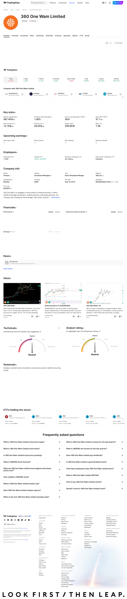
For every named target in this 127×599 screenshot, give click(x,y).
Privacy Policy (65, 577)
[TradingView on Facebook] (8, 520)
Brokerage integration (112, 532)
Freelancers (87, 545)
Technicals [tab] (49, 35)
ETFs (40, 525)
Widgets (108, 518)
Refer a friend (88, 521)
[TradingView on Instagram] (15, 520)
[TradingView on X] (4, 520)
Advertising (109, 530)
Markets (72, 3)
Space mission (65, 551)
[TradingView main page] (11, 3)
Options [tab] (75, 35)
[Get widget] (110, 43)
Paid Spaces (87, 547)
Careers (63, 556)
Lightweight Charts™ (112, 521)
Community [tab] (40, 35)
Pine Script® (42, 567)
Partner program (110, 534)
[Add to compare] (22, 94)
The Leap (64, 534)
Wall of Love (87, 519)
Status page (64, 586)
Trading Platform (111, 525)
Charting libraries (111, 519)
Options (41, 564)
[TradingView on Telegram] (22, 520)
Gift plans (64, 523)
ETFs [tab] (81, 35)
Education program (111, 536)
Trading (86, 532)
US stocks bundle (66, 543)
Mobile (41, 573)
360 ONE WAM (9, 306)
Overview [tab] (6, 35)
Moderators (87, 527)
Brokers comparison (66, 532)
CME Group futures (66, 540)
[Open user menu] (110, 2)
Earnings (41, 551)
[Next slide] (123, 293)
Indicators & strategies (90, 542)
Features (63, 518)
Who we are (64, 549)
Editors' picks (88, 536)
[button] (57, 2)
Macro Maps (42, 566)
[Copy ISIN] (112, 182)
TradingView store (66, 564)
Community (63, 3)
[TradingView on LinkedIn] (18, 520)
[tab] (51, 212)
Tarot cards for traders (67, 566)
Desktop (41, 575)
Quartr (26, 539)
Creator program (89, 523)
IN (105, 3)
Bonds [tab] (87, 35)
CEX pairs (41, 530)
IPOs (40, 555)
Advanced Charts (111, 523)
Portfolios (41, 560)
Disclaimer (64, 575)
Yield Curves (42, 562)
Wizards (86, 543)
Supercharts (42, 518)
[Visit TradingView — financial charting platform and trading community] (10, 70)
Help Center (64, 555)
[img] (35, 21)
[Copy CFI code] (11, 188)
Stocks (41, 523)
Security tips (64, 582)
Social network (88, 518)
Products (53, 3)
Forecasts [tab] (58, 35)
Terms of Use (65, 573)
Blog (62, 553)
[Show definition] (18, 117)
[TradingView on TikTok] (25, 520)
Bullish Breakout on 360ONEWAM (57, 306)
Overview (64, 529)
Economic (41, 549)
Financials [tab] (15, 35)
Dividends (41, 553)
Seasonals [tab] (67, 35)
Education (87, 534)
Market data (64, 521)
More (87, 3)
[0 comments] (32, 316)
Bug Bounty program (67, 584)
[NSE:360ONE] (5, 302)
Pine (40, 534)
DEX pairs (41, 532)
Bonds (40, 527)
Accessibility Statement (67, 580)
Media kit (63, 558)
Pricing (63, 519)
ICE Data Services (23, 528)
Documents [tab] (24, 35)
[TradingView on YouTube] (11, 520)
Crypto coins (42, 529)
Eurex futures (65, 542)
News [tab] (32, 35)
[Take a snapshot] (106, 43)
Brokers (80, 3)
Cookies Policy (65, 579)
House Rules (87, 525)
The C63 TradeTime (66, 567)
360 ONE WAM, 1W (93, 306)
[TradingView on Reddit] (29, 520)
